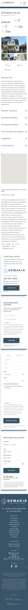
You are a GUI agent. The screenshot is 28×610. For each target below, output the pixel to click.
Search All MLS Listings (14, 530)
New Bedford (6, 246)
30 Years (7, 444)
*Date (5, 371)
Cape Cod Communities (14, 546)
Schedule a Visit (19, 355)
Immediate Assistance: (15, 508)
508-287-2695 (10, 278)
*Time (5, 378)
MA (13, 244)
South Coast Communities (14, 544)
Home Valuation (14, 520)
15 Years (13, 444)
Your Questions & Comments (11, 384)
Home (2, 244)
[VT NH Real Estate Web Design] (14, 604)
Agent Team (14, 526)
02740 (13, 246)
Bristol (17, 244)
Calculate (11, 470)
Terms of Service (10, 427)
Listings (8, 244)
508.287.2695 (21, 3)
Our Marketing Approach (14, 524)
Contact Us (11, 288)
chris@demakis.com (14, 553)
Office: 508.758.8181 (15, 511)
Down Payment (7, 455)
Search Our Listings (14, 528)
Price (4, 449)
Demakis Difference (14, 522)
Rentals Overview (14, 534)
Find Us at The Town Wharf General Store (14, 558)
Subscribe (11, 340)
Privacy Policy (14, 334)
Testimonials (14, 536)
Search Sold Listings (14, 532)
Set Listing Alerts (14, 518)
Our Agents (6, 291)
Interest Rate (7, 461)
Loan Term (6, 441)
